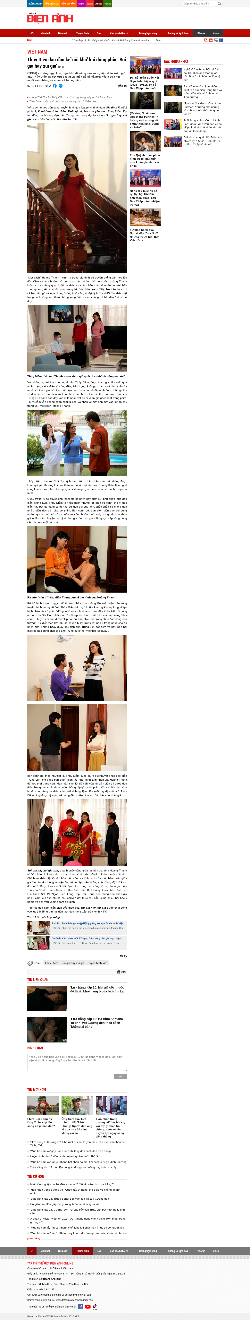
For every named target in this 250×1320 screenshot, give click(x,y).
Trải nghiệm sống (148, 33)
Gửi (120, 1076)
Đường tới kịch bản (178, 33)
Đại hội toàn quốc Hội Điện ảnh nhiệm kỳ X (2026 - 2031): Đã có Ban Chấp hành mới (203, 141)
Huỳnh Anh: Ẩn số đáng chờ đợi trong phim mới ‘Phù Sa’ (65, 1156)
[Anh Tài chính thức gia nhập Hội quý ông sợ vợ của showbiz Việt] (38, 928)
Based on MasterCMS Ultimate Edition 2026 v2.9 (53, 1316)
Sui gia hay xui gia (73, 962)
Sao (99, 33)
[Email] (124, 86)
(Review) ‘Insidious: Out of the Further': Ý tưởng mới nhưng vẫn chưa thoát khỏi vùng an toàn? (145, 120)
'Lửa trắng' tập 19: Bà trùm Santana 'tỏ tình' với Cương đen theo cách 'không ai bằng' (96, 1022)
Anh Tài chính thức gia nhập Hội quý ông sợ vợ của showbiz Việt (87, 923)
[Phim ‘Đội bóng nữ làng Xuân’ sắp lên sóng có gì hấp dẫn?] (43, 1105)
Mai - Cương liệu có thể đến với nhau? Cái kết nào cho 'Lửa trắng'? (72, 1184)
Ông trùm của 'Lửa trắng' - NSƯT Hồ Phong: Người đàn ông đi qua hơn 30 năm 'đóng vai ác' (77, 1126)
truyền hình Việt (97, 962)
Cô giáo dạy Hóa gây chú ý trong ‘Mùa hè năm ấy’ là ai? (64, 1204)
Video (216, 33)
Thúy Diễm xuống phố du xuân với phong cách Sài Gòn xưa (63, 101)
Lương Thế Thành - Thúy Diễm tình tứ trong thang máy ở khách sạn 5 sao (71, 97)
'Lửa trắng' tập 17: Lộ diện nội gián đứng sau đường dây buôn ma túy (73, 1167)
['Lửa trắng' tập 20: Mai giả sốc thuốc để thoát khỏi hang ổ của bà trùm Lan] (47, 998)
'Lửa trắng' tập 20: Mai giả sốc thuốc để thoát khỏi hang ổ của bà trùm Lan (101, 40)
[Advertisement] (151, 17)
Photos (201, 33)
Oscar (90, 3)
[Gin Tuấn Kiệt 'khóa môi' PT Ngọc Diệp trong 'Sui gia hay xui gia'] (38, 943)
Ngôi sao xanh (35, 3)
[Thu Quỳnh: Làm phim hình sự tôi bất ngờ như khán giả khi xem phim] (145, 141)
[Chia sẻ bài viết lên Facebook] (55, 86)
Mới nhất (45, 33)
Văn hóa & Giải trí (119, 33)
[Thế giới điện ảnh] (50, 18)
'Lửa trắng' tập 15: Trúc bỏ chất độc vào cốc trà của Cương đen (69, 1198)
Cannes (98, 3)
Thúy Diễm (51, 962)
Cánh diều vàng (52, 3)
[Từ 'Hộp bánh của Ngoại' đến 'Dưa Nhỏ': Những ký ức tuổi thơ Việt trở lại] (145, 217)
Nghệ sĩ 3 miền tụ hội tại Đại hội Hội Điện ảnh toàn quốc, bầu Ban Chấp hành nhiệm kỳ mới (145, 197)
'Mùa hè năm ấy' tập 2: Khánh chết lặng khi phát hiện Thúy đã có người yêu (77, 1227)
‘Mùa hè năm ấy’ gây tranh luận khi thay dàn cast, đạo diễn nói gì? (71, 1151)
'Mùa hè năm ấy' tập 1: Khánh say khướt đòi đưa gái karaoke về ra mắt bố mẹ (78, 1233)
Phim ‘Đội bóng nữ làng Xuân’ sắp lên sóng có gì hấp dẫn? (41, 1122)
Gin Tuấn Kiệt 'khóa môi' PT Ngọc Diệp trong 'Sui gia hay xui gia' (87, 938)
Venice (107, 3)
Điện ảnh (62, 33)
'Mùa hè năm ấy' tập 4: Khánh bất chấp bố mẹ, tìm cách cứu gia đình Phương (78, 1161)
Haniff (81, 3)
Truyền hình (82, 33)
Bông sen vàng (69, 3)
